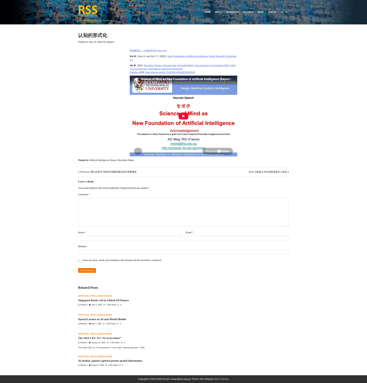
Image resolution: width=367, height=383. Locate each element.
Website (82, 246)
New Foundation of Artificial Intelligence (188, 56)
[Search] (287, 12)
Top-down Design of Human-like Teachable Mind (168, 65)
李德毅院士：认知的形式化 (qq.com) (148, 50)
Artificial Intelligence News (102, 160)
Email (189, 232)
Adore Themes (221, 379)
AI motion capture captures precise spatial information (110, 360)
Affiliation (232, 12)
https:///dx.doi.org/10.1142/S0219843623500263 (169, 72)
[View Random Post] (281, 12)
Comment (83, 194)
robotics (110, 42)
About (218, 12)
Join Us (272, 12)
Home (208, 12)
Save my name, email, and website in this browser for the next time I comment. (122, 260)
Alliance (248, 12)
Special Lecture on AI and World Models (102, 319)
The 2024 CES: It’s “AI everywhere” (99, 338)
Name (82, 232)
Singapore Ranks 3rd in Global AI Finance (103, 300)
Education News (125, 160)
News (261, 12)
